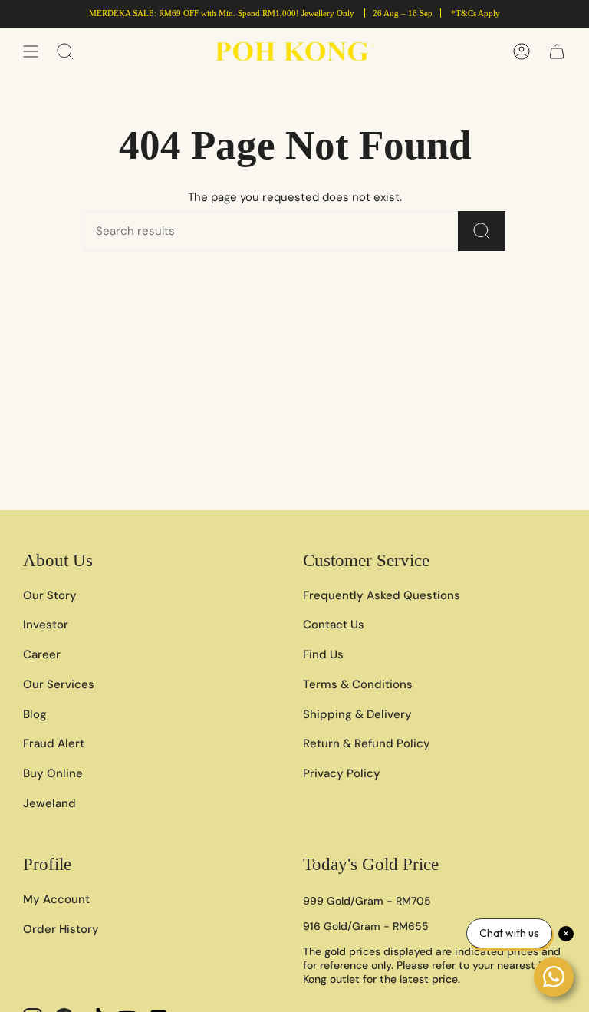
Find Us (323, 654)
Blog (35, 714)
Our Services (58, 684)
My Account (56, 899)
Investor (45, 624)
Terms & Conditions (358, 684)
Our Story (50, 595)
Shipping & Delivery (357, 714)
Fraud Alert (53, 743)
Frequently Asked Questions (381, 595)
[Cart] (556, 51)
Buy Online (53, 773)
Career (42, 654)
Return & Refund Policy (366, 743)
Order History (61, 929)
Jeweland (49, 803)
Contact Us (333, 624)
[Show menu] (30, 51)
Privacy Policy (341, 773)
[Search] (481, 231)
